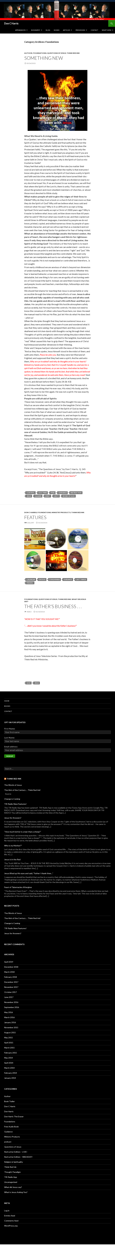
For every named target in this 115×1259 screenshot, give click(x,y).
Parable (30, 583)
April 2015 (8, 1042)
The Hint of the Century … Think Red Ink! (22, 790)
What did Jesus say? (13, 1187)
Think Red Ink (73, 53)
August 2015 (10, 1032)
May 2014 (8, 1058)
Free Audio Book (11, 1126)
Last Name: (9, 737)
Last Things (81, 579)
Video (29, 612)
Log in (6, 1210)
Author (28, 53)
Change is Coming (12, 799)
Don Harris (8, 1111)
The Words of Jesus (13, 785)
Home (6, 701)
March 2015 (9, 1047)
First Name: (9, 728)
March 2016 (9, 1017)
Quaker (38, 496)
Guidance (62, 493)
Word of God (69, 496)
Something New (43, 58)
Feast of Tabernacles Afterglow (18, 887)
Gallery (30, 523)
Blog (48, 30)
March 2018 (9, 972)
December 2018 (11, 967)
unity (56, 496)
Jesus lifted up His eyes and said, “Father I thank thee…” (28, 873)
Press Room (80, 30)
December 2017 (11, 982)
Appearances (20, 30)
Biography (35, 30)
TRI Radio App (10, 1177)
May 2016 (8, 1012)
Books (56, 30)
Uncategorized (10, 1182)
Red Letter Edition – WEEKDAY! (18, 1157)
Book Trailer (9, 1101)
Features (35, 517)
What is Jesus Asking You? (15, 1192)
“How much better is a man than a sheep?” (22, 831)
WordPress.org (11, 1226)
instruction (76, 493)
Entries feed (9, 1215)
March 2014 (9, 1068)
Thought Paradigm (12, 1172)
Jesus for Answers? (12, 818)
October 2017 (10, 992)
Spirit (47, 496)
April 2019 (8, 962)
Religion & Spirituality (13, 1162)
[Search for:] (57, 769)
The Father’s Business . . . (53, 606)
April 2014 (8, 1063)
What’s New (106, 30)
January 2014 (10, 1078)
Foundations (39, 53)
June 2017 (8, 997)
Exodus (42, 579)
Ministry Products (61, 512)
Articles (66, 30)
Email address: (11, 746)
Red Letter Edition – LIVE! (15, 1152)
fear (53, 493)
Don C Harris (11, 23)
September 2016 (11, 1007)
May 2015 (8, 1037)
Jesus (29, 496)
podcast (7, 1142)
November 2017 (11, 987)
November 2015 (11, 1027)
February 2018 (10, 977)
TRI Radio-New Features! (15, 804)
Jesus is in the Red (12, 859)
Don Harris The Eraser (14, 1116)
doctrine (43, 493)
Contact (94, 30)
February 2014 (10, 1073)
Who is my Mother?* (13, 845)
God (29, 683)
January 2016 (10, 1022)
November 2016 (11, 1002)
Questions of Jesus (56, 53)
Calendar (31, 579)
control (31, 493)
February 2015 (10, 1052)
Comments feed (11, 1220)
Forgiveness (54, 579)
